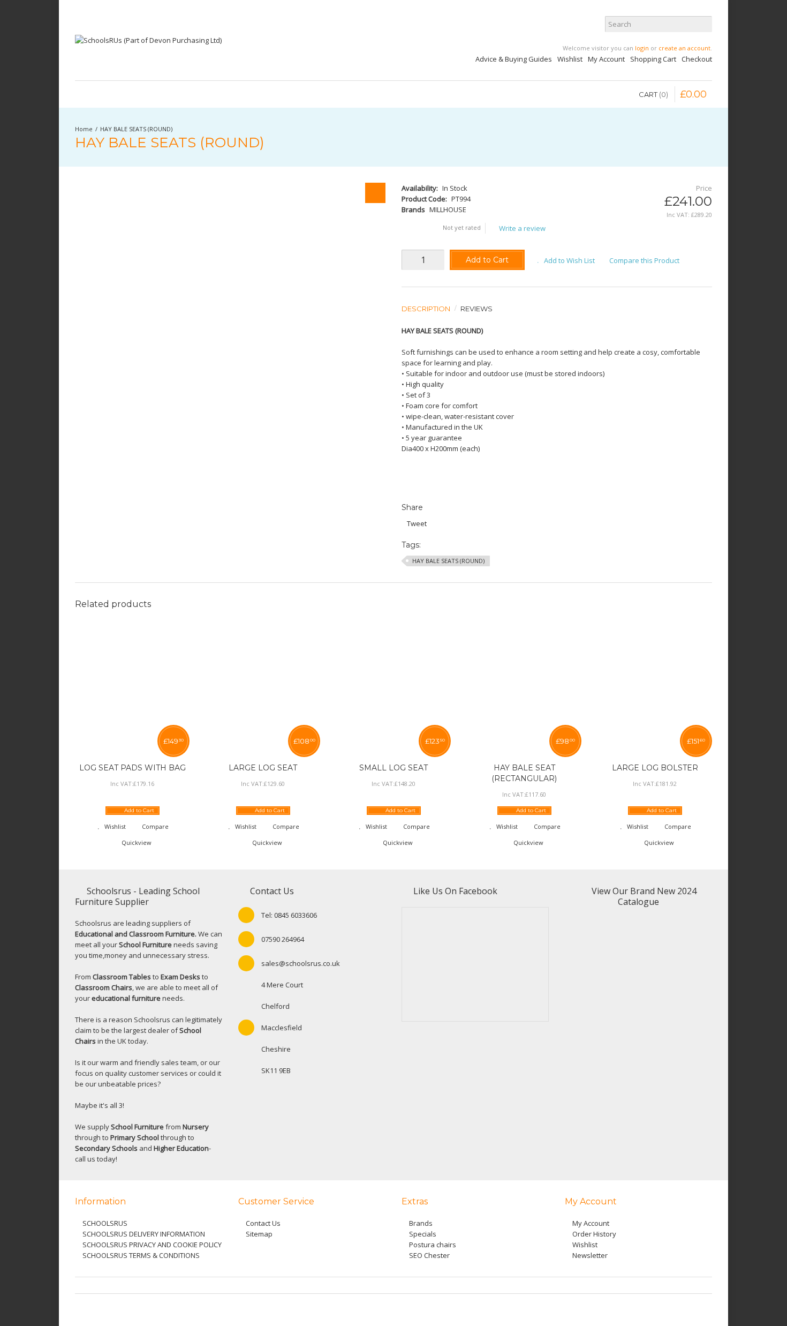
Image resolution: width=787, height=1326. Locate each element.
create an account (684, 48)
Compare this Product (644, 260)
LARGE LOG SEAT (263, 768)
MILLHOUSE (447, 209)
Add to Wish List (569, 260)
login (642, 48)
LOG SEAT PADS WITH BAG (132, 768)
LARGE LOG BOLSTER (655, 768)
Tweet (417, 523)
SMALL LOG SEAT (393, 768)
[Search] (704, 24)
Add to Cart (487, 260)
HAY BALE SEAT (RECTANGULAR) (524, 773)
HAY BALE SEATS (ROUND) (136, 129)
